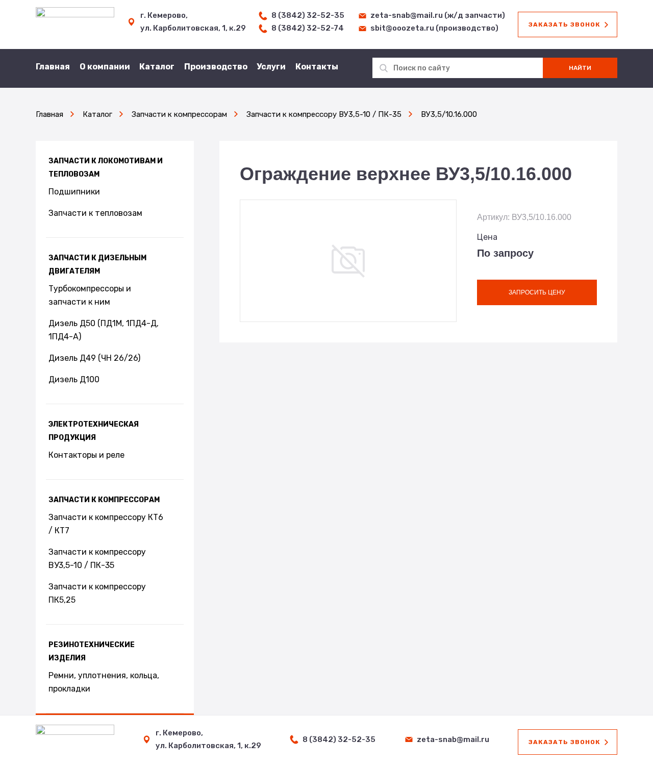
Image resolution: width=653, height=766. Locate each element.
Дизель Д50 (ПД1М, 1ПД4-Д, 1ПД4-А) (103, 329)
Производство (215, 66)
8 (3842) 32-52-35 (307, 15)
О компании (105, 66)
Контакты (316, 66)
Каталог (156, 66)
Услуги (271, 66)
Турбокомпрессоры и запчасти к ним (89, 295)
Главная (53, 66)
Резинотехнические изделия (91, 651)
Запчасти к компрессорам (104, 500)
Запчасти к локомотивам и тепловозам (105, 168)
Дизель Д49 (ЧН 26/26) (94, 358)
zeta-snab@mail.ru (453, 739)
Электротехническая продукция (93, 431)
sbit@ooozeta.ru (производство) (434, 28)
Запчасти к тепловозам (95, 213)
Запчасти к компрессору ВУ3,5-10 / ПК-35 (97, 558)
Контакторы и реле (86, 455)
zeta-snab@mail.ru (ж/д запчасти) (437, 15)
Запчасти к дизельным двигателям (97, 265)
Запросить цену (537, 292)
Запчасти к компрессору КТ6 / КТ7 (105, 523)
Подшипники (74, 191)
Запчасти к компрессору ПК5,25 (97, 593)
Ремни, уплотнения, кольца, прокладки (103, 682)
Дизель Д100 (73, 379)
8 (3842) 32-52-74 (307, 28)
